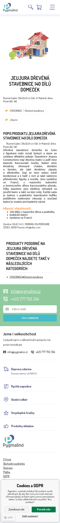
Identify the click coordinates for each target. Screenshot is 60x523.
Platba (6, 472)
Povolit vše (43, 509)
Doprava (7, 468)
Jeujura (13, 119)
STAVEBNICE (16, 110)
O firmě (7, 459)
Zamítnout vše (16, 509)
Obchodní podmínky (14, 463)
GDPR (6, 476)
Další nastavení (30, 516)
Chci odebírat (30, 318)
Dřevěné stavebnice (34, 110)
